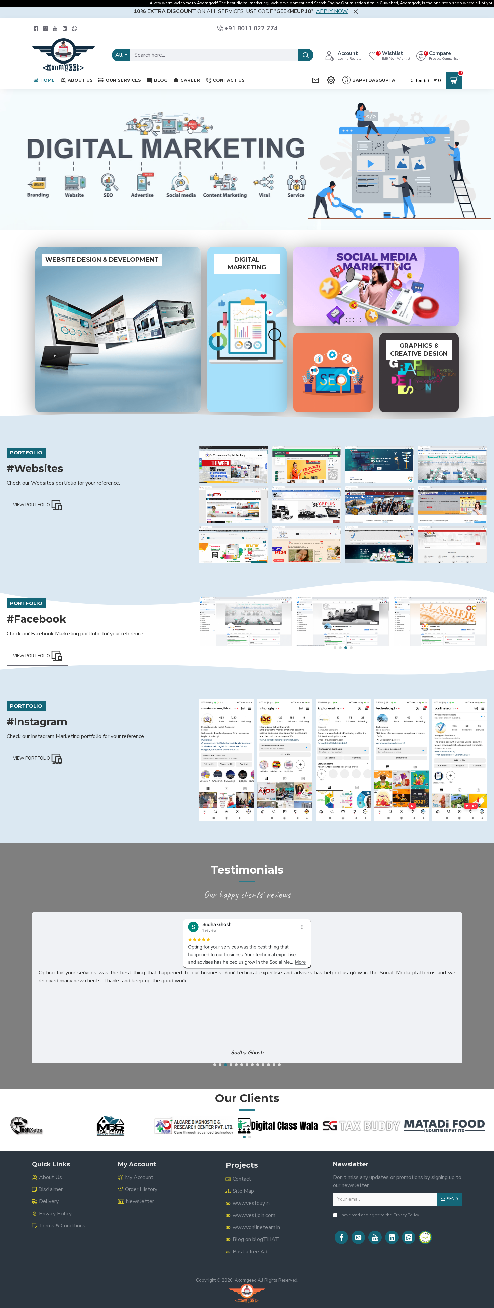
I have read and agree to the (379, 1215)
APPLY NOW (332, 11)
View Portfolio (31, 505)
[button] (335, 647)
